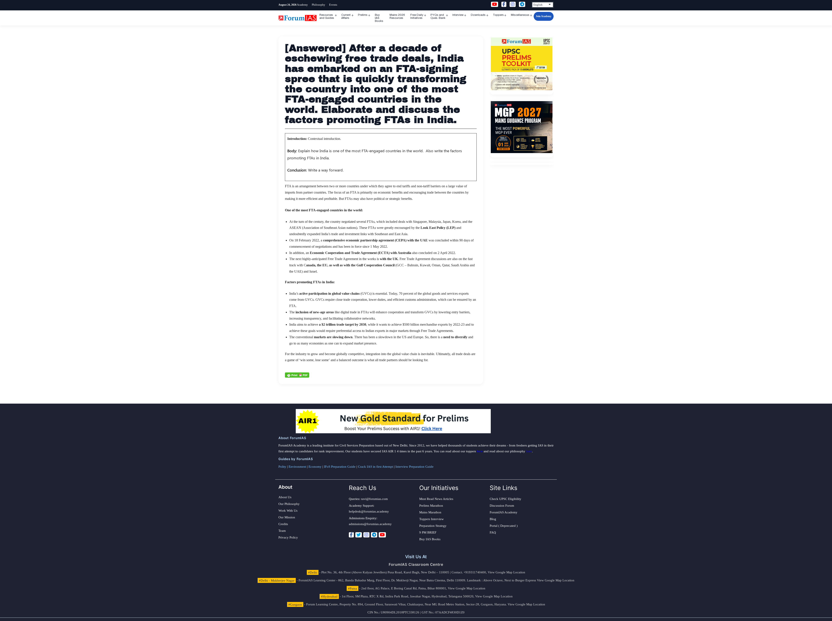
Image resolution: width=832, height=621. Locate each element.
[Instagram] (366, 534)
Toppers (498, 14)
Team (282, 530)
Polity (282, 466)
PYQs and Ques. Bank (438, 16)
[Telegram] (374, 534)
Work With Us (287, 510)
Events (333, 4)
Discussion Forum (502, 505)
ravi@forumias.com (374, 499)
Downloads (478, 14)
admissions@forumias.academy (370, 524)
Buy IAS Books (379, 18)
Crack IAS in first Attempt (375, 466)
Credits (283, 524)
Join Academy (543, 16)
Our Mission (286, 517)
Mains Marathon (430, 512)
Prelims (362, 14)
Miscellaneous (520, 14)
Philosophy (318, 4)
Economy (315, 466)
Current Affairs (346, 16)
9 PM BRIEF (427, 532)
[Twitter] (358, 534)
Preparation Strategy (433, 525)
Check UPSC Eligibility (505, 499)
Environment (297, 466)
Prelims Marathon (431, 505)
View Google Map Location (506, 572)
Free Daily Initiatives (416, 16)
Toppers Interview (431, 519)
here (480, 451)
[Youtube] (382, 534)
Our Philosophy (289, 504)
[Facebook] (351, 534)
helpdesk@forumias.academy (369, 511)
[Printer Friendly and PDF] (297, 374)
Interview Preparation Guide (414, 466)
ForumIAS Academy (503, 512)
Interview (457, 14)
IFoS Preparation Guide (340, 466)
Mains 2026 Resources (397, 16)
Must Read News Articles (436, 499)
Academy (302, 4)
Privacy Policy (288, 537)
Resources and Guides (326, 16)
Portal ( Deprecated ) (504, 525)
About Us (284, 497)
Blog (493, 519)
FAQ (493, 532)
